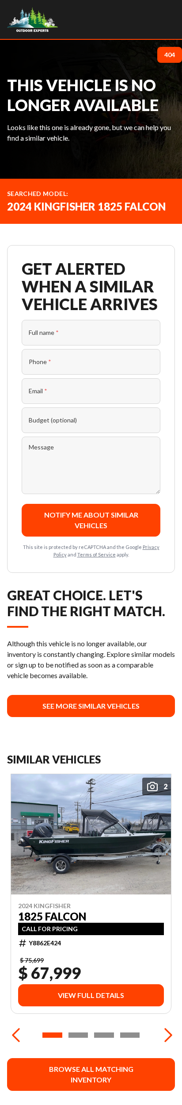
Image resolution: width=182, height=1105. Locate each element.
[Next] (166, 1035)
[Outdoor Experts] (32, 19)
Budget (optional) (53, 420)
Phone (40, 361)
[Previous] (16, 1035)
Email (38, 391)
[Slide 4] (130, 1035)
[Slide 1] (52, 1035)
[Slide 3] (104, 1035)
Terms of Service (96, 554)
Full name (44, 332)
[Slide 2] (78, 1035)
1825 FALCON (52, 916)
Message (41, 447)
